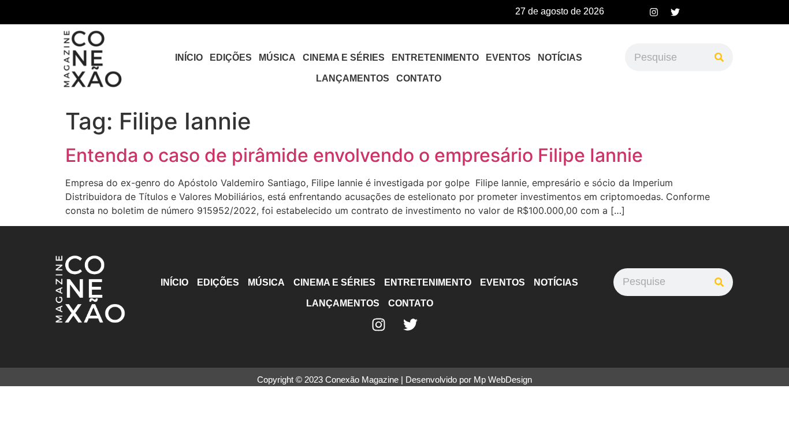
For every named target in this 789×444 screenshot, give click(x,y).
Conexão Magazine (362, 379)
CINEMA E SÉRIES (344, 57)
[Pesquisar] (719, 57)
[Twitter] (675, 12)
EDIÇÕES (231, 57)
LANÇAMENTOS (352, 78)
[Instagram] (654, 12)
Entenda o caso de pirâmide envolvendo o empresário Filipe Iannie (354, 155)
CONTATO (418, 78)
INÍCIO (189, 57)
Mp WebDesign (503, 379)
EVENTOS (508, 57)
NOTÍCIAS (560, 57)
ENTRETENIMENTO (435, 57)
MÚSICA (277, 57)
